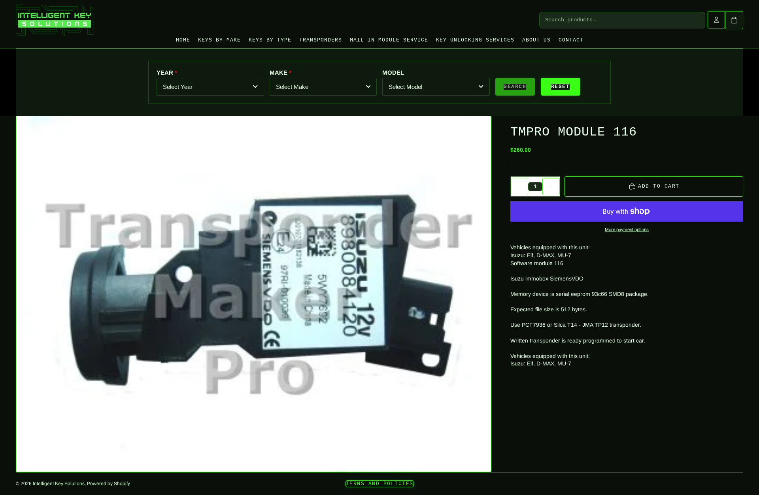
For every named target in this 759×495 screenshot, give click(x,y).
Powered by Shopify (108, 483)
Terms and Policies (379, 484)
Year (165, 72)
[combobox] (210, 87)
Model (393, 72)
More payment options (627, 229)
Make (278, 72)
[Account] (716, 19)
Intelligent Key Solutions (59, 483)
